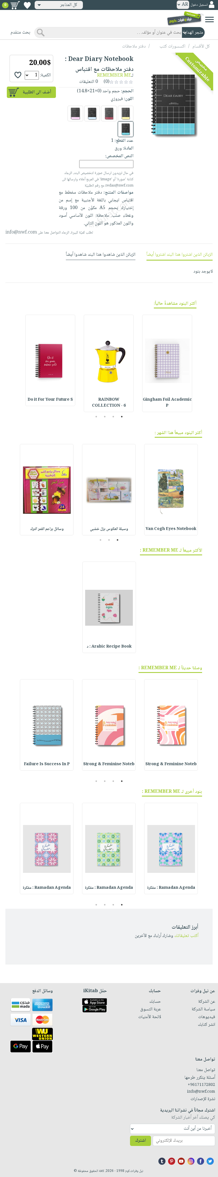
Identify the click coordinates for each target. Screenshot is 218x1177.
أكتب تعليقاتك (186, 936)
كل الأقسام (201, 46)
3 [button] (105, 416)
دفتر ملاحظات (134, 46)
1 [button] (122, 416)
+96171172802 (201, 1085)
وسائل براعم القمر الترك (47, 529)
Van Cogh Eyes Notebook (171, 529)
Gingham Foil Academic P (167, 402)
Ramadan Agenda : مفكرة (171, 888)
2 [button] (113, 416)
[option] (167, 363)
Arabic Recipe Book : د (109, 646)
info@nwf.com (21, 232)
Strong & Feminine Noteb (171, 764)
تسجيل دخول (198, 5)
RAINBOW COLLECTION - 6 (109, 402)
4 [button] (96, 416)
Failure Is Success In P (47, 764)
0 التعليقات (89, 82)
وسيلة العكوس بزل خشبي (109, 529)
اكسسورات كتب (172, 46)
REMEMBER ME (114, 75)
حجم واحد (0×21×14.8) (98, 91)
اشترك (140, 1141)
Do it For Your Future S (50, 399)
